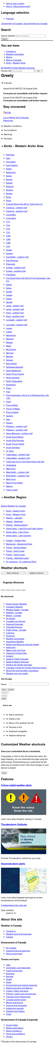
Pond (8, 401)
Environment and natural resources (21, 985)
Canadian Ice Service (15, 621)
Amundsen (11, 161)
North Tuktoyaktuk (14, 381)
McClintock (11, 349)
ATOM (8, 112)
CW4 (8, 239)
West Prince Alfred (14, 482)
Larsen (9, 328)
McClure (10, 352)
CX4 (8, 246)
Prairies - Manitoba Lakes (17, 558)
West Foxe (11, 479)
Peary (8, 388)
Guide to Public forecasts (17, 659)
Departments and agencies (18, 950)
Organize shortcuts (36, 573)
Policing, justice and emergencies (21, 993)
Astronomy (11, 647)
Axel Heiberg (12, 165)
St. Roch (10, 451)
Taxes (8, 982)
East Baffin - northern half (17, 257)
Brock (8, 197)
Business (10, 973)
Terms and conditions (15, 1033)
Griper (9, 288)
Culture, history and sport (17, 990)
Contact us (11, 931)
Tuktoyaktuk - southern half (18, 458)
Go (38, 71)
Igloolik (9, 302)
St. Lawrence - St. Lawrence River (21, 561)
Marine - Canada (13, 615)
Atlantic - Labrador (14, 517)
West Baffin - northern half (17, 472)
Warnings (8, 134)
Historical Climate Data (16, 653)
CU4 (8, 225)
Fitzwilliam (11, 274)
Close (4, 773)
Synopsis (8, 138)
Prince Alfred (12, 405)
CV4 (8, 228)
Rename (5, 693)
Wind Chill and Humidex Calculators (22, 670)
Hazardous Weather (15, 641)
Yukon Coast (11, 489)
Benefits (9, 976)
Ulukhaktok (11, 465)
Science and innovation (16, 1005)
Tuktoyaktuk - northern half (18, 454)
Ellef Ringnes (12, 260)
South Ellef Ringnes (15, 440)
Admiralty (10, 154)
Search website (8, 35)
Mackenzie (11, 335)
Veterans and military (15, 1011)
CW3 (8, 235)
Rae (8, 419)
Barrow (9, 179)
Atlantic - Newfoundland (16, 525)
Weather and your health (17, 673)
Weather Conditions (12, 126)
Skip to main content (15, 3)
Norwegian (11, 384)
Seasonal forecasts (14, 624)
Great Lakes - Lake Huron (17, 532)
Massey (9, 342)
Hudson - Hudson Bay (16, 540)
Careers (9, 936)
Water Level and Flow (15, 650)
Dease (9, 249)
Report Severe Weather (16, 603)
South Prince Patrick (15, 444)
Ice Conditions (10, 130)
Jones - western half (15, 309)
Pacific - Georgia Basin (16, 547)
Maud (8, 345)
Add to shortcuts (13, 573)
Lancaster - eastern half (16, 319)
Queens (9, 415)
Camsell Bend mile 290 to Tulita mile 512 (24, 204)
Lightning (10, 632)
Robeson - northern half (16, 426)
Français (10, 18)
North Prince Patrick (15, 374)
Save (4, 690)
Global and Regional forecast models (22, 644)
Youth (8, 1014)
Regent (9, 422)
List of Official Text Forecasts (16, 117)
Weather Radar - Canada (17, 609)
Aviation (9, 656)
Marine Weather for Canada (13, 505)
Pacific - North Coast (15, 551)
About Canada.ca (14, 1030)
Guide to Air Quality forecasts (19, 664)
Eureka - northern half (15, 267)
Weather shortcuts (26, 67)
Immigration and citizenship (18, 967)
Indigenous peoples (15, 1008)
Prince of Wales (13, 408)
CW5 (8, 242)
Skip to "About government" (18, 6)
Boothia (9, 190)
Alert (8, 158)
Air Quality (10, 618)
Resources (8, 120)
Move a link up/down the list (21, 722)
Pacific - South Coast (15, 554)
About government (14, 953)
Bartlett (9, 182)
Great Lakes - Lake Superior (18, 535)
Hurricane (10, 635)
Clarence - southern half (16, 211)
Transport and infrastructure (18, 996)
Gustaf (9, 291)
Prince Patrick (12, 412)
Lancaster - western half (16, 324)
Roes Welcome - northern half (19, 433)
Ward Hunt (10, 468)
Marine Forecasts (13, 60)
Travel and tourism (14, 970)
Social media (12, 1025)
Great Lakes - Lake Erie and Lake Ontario (24, 528)
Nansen (9, 360)
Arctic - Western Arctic (16, 62)
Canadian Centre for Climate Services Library (26, 667)
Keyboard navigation (18, 731)
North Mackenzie (13, 370)
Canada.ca (11, 51)
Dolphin (9, 253)
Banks (9, 175)
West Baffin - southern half (17, 475)
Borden (9, 193)
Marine (9, 57)
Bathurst (9, 186)
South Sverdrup (13, 447)
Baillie (9, 168)
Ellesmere (10, 264)
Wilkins (9, 486)
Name (3, 684)
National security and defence (19, 988)
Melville (9, 356)
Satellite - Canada (14, 612)
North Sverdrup (13, 377)
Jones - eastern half (14, 305)
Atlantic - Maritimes (14, 521)
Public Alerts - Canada (16, 630)
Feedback (13, 905)
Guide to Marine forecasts (17, 661)
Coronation (11, 218)
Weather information (15, 54)
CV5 (8, 232)
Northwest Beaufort (14, 367)
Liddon (9, 331)
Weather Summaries (15, 638)
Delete (4, 696)
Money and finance (14, 1002)
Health (9, 979)
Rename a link (15, 727)
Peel (8, 391)
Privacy (9, 1036)
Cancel (10, 690)
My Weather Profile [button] (9, 67)
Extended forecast (14, 627)
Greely (9, 284)
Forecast (8, 82)
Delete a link (14, 718)
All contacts (11, 947)
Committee (11, 214)
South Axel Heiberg (14, 436)
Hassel (9, 295)
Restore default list (17, 735)
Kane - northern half (15, 312)
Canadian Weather (14, 606)
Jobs (8, 964)
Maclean (10, 338)
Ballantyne (11, 172)
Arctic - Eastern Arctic (15, 510)
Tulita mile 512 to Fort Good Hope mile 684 (25, 461)
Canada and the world (16, 999)
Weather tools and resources (19, 934)
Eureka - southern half (16, 271)
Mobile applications (14, 1027)
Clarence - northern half (16, 207)
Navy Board (11, 363)
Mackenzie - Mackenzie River (19, 544)
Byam (8, 200)
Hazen (9, 298)
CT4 (8, 221)
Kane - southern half (15, 316)
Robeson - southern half (16, 429)
